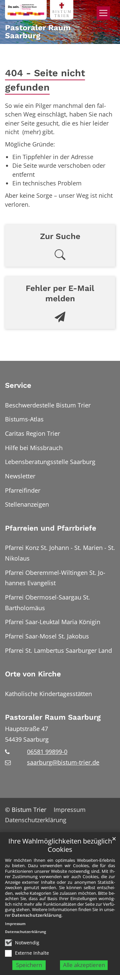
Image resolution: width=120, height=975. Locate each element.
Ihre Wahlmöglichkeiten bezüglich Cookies (60, 845)
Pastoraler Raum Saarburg (53, 717)
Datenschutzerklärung (36, 915)
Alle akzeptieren (84, 965)
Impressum (15, 923)
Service (18, 385)
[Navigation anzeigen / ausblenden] (103, 13)
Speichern (29, 965)
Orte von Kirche (33, 674)
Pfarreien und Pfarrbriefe (50, 528)
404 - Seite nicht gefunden (45, 80)
